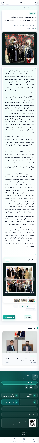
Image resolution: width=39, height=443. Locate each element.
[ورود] (3, 3)
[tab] (31, 299)
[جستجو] (7, 3)
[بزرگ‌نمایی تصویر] (19, 48)
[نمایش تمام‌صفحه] (4, 62)
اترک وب (15, 434)
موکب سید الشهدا (30, 310)
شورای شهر (27, 7)
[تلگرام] (31, 387)
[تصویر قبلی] (33, 279)
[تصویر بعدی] (6, 279)
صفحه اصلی (35, 7)
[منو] (36, 3)
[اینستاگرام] (36, 387)
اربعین (15, 306)
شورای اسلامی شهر (24, 306)
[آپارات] (26, 387)
